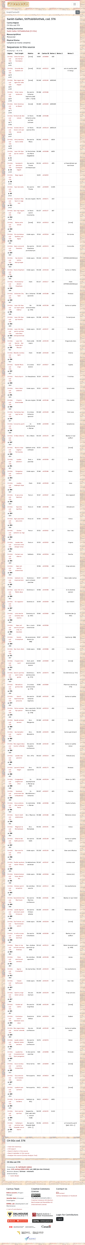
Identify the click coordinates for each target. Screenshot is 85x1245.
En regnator (19, 602)
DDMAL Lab (10, 1204)
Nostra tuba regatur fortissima (19, 450)
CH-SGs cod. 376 (10, 59)
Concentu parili (19, 424)
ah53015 (45, 222)
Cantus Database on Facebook (66, 1196)
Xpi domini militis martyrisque (19, 260)
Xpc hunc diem (19, 649)
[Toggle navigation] (75, 4)
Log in (60, 1219)
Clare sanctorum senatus (19, 959)
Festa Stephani (19, 270)
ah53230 (45, 981)
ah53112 (45, 886)
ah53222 (45, 68)
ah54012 (45, 1099)
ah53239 (45, 993)
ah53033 (45, 448)
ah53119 (45, 128)
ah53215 (45, 246)
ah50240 (45, 80)
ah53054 (45, 554)
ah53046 (45, 471)
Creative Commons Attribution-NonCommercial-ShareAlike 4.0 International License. (42, 1202)
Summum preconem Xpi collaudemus (19, 793)
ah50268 (45, 151)
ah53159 (45, 341)
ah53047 (45, 495)
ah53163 (45, 696)
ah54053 (45, 175)
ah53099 (45, 424)
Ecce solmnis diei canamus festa (19, 805)
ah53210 (45, 708)
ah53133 (45, 436)
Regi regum (19, 175)
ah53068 (45, 649)
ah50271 (45, 199)
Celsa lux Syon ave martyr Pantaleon (19, 59)
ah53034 (45, 1016)
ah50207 (45, 791)
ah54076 (45, 1040)
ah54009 (45, 1064)
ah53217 (45, 282)
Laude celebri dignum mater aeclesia (19, 1042)
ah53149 (45, 839)
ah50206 (45, 933)
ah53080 (45, 684)
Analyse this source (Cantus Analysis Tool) (22, 1155)
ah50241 (45, 139)
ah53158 (45, 317)
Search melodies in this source (18, 1153)
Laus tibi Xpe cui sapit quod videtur (19, 308)
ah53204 (45, 921)
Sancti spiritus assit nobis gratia (19, 675)
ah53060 (45, 613)
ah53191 (45, 827)
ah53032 (45, 388)
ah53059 (45, 602)
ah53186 (45, 815)
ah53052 (45, 530)
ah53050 (45, 519)
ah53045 (45, 483)
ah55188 (45, 116)
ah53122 (45, 945)
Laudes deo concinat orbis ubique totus (19, 545)
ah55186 (45, 92)
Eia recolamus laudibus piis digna (19, 236)
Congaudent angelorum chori (19, 782)
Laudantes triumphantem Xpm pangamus (19, 1054)
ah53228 (45, 957)
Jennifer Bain (11, 1198)
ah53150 (45, 850)
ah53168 (45, 293)
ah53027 (45, 365)
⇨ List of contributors (14, 1209)
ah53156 (45, 305)
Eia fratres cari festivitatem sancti (19, 924)
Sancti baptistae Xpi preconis (19, 699)
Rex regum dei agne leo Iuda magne (19, 82)
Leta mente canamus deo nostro (19, 616)
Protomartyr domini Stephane (19, 284)
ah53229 (45, 969)
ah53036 (45, 459)
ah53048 (45, 507)
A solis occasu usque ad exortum (19, 936)
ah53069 (45, 661)
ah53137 (45, 211)
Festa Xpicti (19, 376)
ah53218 (45, 270)
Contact (62, 1193)
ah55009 (45, 187)
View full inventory (14, 1147)
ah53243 (45, 744)
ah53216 (45, 258)
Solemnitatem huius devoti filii (19, 876)
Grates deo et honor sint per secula (19, 130)
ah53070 (45, 673)
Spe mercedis (19, 187)
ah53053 (45, 542)
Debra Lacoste (11, 1193)
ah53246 (45, 400)
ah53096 (45, 803)
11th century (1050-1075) (20, 1169)
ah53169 (45, 412)
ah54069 (45, 56)
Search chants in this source (18, 1151)
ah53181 (45, 898)
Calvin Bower (14, 1176)
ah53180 (45, 720)
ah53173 (45, 767)
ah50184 (45, 874)
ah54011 (45, 1087)
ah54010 (45, 1076)
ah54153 (45, 1111)
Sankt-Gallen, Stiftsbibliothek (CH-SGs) (22, 31)
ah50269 (45, 104)
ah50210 (45, 756)
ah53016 (45, 234)
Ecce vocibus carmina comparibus (19, 1066)
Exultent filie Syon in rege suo (19, 201)
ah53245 (45, 1004)
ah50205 (45, 732)
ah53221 (45, 163)
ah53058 (45, 590)
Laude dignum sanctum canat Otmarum (19, 912)
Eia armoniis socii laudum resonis (19, 1078)
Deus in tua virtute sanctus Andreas (19, 947)
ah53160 (45, 353)
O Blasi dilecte (19, 436)
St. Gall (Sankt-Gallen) (24, 1167)
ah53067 (45, 637)
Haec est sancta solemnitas (19, 568)
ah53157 (45, 329)
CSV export (12, 1149)
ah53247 (45, 862)
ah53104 (45, 779)
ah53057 (45, 578)
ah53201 (45, 1123)
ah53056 (45, 566)
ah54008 (45, 1052)
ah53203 (45, 910)
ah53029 (45, 376)
